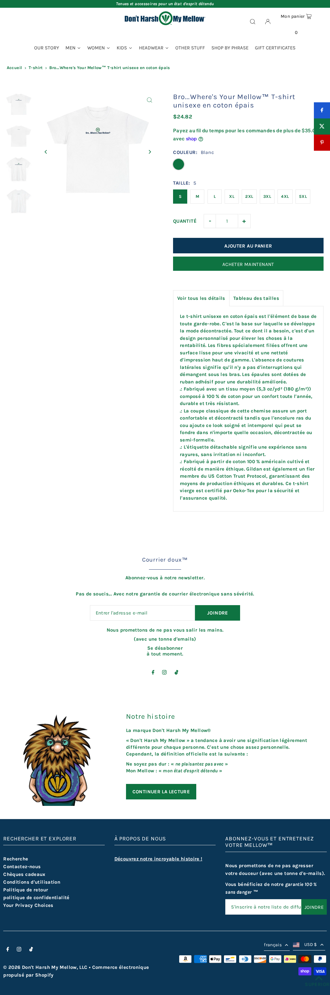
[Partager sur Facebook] (322, 110)
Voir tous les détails (201, 298)
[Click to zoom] (149, 100)
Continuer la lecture (161, 792)
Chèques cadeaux (24, 874)
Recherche (15, 859)
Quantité (185, 221)
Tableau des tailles (256, 298)
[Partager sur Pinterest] (322, 143)
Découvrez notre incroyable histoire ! (158, 859)
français (273, 945)
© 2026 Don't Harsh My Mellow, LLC (45, 967)
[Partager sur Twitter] (322, 126)
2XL (249, 196)
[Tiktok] (176, 673)
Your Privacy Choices (28, 905)
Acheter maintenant (248, 264)
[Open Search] (252, 21)
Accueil (14, 67)
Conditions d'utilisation (31, 882)
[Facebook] (153, 673)
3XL (267, 196)
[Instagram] (164, 673)
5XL (303, 196)
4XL (285, 196)
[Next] (149, 152)
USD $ (310, 944)
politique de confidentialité (36, 897)
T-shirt (36, 67)
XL (231, 196)
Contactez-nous (22, 866)
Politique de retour (25, 890)
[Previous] (46, 152)
